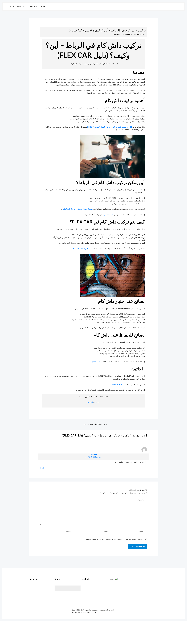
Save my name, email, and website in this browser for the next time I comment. (114, 539)
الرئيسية (97, 402)
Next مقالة (88, 424)
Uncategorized (127, 34)
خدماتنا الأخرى (108, 215)
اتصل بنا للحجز (97, 361)
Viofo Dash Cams (68, 209)
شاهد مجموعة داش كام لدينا (83, 248)
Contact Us (33, 6)
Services (21, 6)
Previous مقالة (100, 424)
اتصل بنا (90, 402)
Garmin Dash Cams (85, 209)
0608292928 (117, 384)
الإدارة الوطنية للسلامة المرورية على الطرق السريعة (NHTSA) (109, 127)
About (11, 6)
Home (43, 6)
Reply (42, 468)
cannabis (93, 454)
